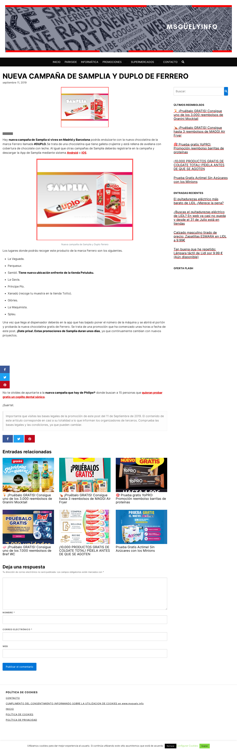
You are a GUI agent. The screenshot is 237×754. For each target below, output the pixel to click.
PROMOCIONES (112, 62)
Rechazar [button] (170, 746)
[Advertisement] (85, 363)
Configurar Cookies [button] (187, 745)
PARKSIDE (71, 62)
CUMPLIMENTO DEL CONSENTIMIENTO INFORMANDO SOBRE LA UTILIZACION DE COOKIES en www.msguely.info (75, 703)
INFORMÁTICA (89, 62)
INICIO (56, 62)
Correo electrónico (17, 629)
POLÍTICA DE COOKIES (19, 714)
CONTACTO (170, 62)
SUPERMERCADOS (142, 62)
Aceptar (204, 746)
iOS (83, 152)
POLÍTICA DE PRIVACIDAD (21, 719)
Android (72, 152)
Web (5, 646)
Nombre (9, 612)
